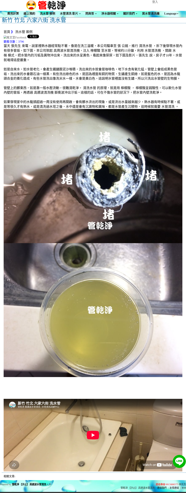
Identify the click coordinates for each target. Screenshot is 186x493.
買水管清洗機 (150, 13)
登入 (155, 1)
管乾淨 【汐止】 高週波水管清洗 (29, 484)
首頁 (7, 32)
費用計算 (13, 13)
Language (170, 13)
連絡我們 (162, 487)
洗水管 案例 (47, 13)
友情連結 (174, 487)
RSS (184, 487)
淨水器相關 (109, 13)
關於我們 (129, 13)
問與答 (90, 13)
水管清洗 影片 (69, 13)
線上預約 (29, 13)
